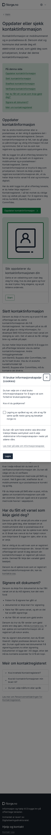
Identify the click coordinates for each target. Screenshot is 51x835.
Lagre (8, 456)
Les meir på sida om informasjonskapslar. (24, 446)
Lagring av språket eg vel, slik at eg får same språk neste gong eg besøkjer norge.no (26, 415)
